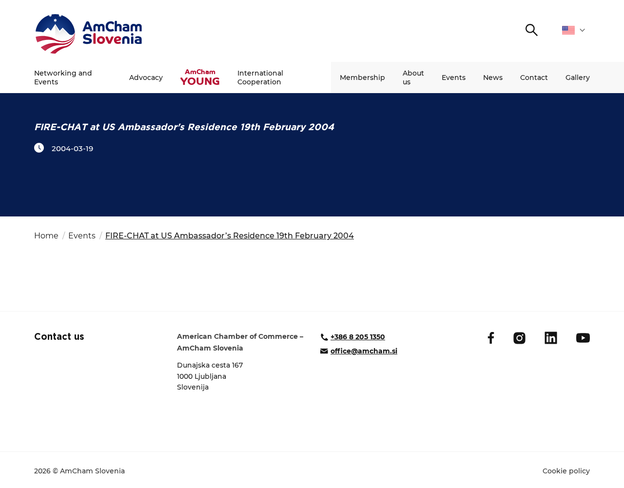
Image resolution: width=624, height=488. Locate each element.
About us (413, 77)
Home (46, 235)
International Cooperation (260, 77)
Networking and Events (63, 77)
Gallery (578, 77)
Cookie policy (566, 471)
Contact (534, 77)
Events (454, 77)
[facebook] (491, 338)
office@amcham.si (364, 351)
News (493, 77)
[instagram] (519, 338)
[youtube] (583, 338)
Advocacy (146, 77)
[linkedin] (551, 338)
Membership (362, 77)
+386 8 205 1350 (358, 336)
